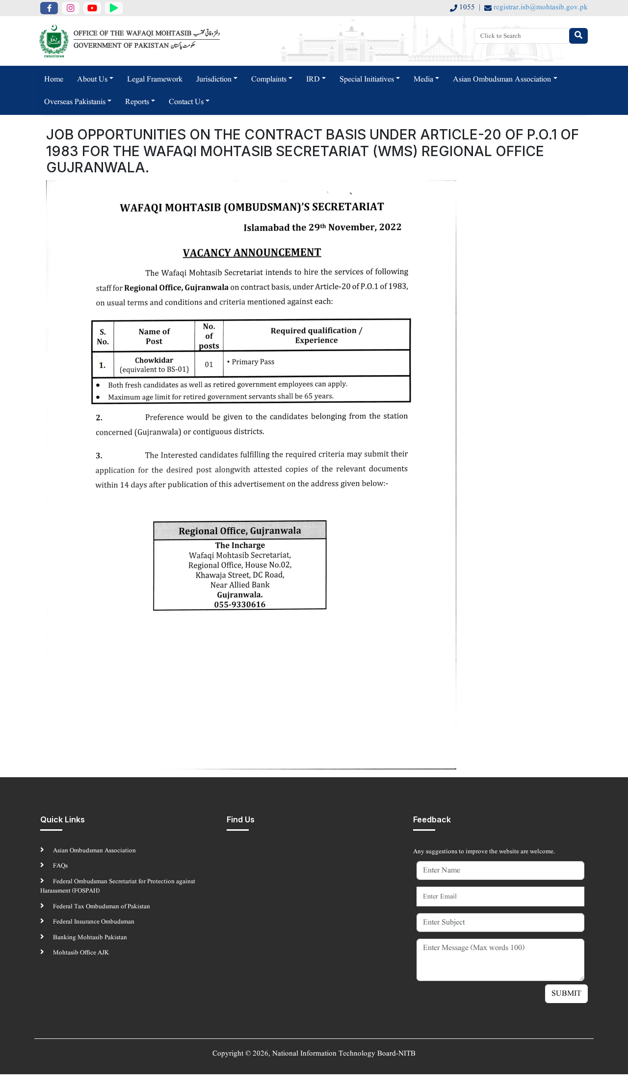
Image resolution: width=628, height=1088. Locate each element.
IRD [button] (313, 79)
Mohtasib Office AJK (80, 952)
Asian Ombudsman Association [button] (502, 79)
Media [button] (423, 79)
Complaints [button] (269, 79)
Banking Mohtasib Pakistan (89, 937)
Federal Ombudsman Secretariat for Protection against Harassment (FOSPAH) (117, 886)
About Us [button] (92, 79)
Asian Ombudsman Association (94, 850)
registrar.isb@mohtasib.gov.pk (541, 7)
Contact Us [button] (186, 102)
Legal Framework (155, 79)
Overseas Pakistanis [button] (74, 102)
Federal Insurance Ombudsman (93, 921)
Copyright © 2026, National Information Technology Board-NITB (314, 1054)
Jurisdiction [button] (214, 79)
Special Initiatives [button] (367, 79)
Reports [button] (137, 102)
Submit (566, 993)
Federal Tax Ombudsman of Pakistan (101, 906)
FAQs (60, 865)
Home (53, 79)
